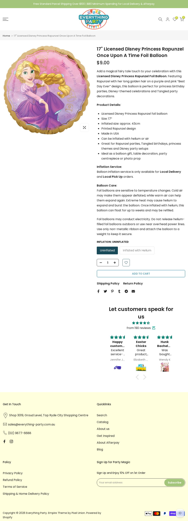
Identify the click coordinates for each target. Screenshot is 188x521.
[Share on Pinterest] (112, 291)
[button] (138, 377)
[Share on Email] (133, 291)
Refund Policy (12, 480)
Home (6, 35)
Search (102, 415)
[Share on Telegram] (126, 291)
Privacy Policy (13, 473)
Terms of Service (15, 487)
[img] (141, 323)
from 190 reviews (139, 328)
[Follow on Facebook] (4, 441)
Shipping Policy (108, 283)
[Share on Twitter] (105, 291)
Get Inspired (106, 436)
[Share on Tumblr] (119, 291)
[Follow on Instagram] (11, 441)
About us (103, 429)
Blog (100, 449)
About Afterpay (108, 443)
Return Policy (133, 283)
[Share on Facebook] (98, 291)
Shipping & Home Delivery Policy (26, 494)
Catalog (102, 422)
